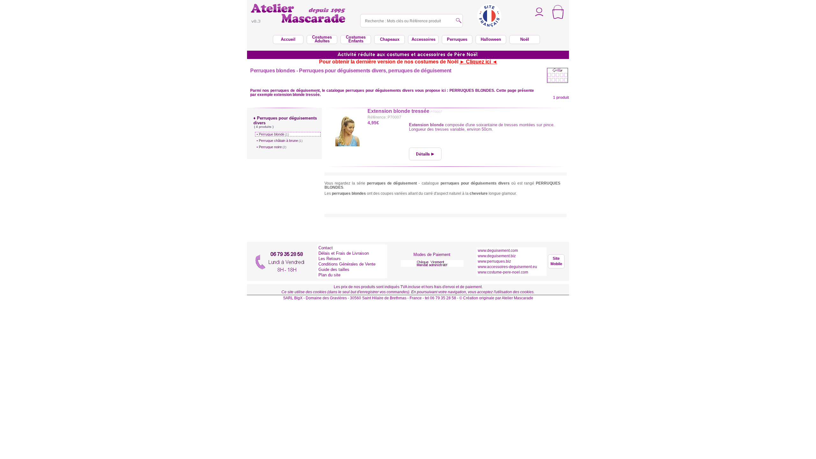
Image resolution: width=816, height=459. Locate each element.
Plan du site (329, 275)
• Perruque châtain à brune (279, 140)
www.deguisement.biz (497, 256)
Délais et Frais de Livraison (343, 253)
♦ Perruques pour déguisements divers (285, 122)
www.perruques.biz (494, 261)
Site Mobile (556, 261)
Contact (325, 247)
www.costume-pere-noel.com (503, 272)
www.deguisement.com (498, 250)
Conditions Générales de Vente (346, 264)
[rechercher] (459, 21)
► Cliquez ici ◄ (478, 61)
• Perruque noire (271, 147)
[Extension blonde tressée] (425, 154)
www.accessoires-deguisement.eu (507, 267)
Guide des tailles (333, 269)
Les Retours (329, 258)
